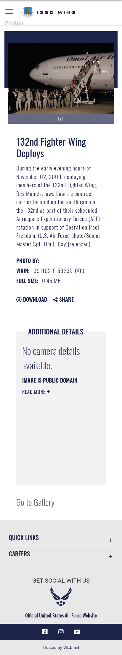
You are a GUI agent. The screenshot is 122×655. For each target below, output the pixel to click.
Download (34, 299)
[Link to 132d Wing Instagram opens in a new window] (61, 632)
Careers (19, 554)
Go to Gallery (35, 501)
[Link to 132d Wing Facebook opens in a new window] (45, 632)
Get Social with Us (61, 580)
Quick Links (24, 537)
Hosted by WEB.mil (61, 647)
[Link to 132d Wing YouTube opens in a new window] (77, 632)
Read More (34, 391)
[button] (9, 12)
